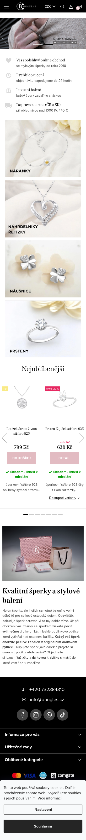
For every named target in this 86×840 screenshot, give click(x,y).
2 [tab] (31, 514)
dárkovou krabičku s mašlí (51, 657)
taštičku (22, 657)
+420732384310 (49, 715)
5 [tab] (48, 514)
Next (81, 438)
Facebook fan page (22, 715)
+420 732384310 (46, 689)
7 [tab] (60, 514)
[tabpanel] (21, 445)
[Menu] (6, 6)
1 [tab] (25, 514)
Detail (64, 458)
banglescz (36, 715)
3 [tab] (37, 514)
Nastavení (43, 809)
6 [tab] (54, 514)
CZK (48, 6)
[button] (6, 33)
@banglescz (62, 715)
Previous (4, 438)
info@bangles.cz (47, 699)
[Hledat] (62, 6)
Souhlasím (43, 826)
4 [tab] (43, 514)
